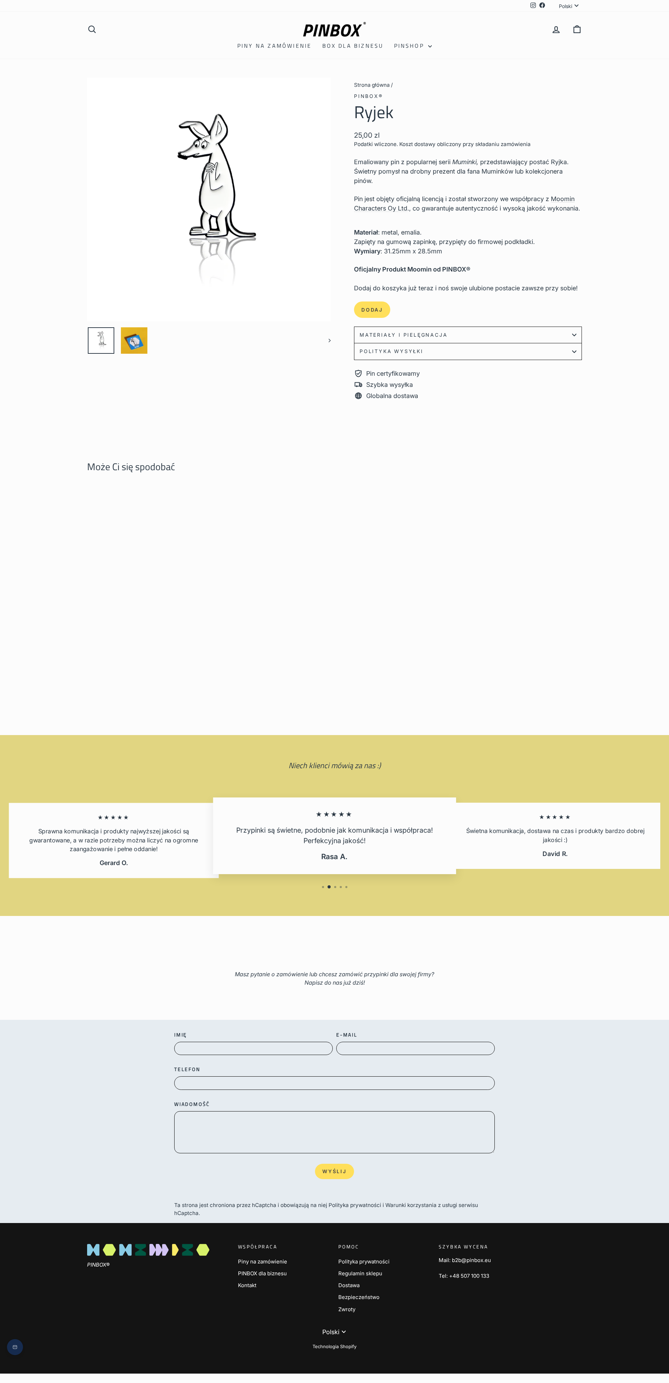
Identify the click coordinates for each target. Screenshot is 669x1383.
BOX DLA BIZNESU (353, 45)
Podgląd (146, 659)
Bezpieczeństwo (358, 1297)
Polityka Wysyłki (391, 351)
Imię (180, 1034)
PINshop (410, 45)
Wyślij (334, 1171)
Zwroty (346, 1309)
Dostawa (349, 1285)
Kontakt (247, 1285)
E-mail (346, 1034)
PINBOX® (368, 96)
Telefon (187, 1069)
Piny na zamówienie (274, 45)
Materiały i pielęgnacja (403, 335)
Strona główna (372, 85)
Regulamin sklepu (360, 1273)
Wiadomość (192, 1104)
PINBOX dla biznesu (262, 1273)
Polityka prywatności (355, 1205)
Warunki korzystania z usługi (422, 1205)
